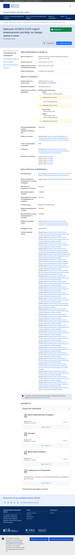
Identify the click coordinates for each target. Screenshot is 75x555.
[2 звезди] (6, 502)
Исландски (59, 140)
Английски (50, 62)
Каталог (5, 22)
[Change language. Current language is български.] (70, 6)
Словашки (41, 152)
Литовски (53, 138)
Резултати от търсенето (15, 22)
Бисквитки (29, 514)
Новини (62, 16)
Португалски (59, 138)
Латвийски (48, 138)
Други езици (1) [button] (45, 427)
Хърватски (61, 173)
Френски (64, 136)
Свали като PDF (65, 43)
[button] (48, 43)
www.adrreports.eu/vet (44, 397)
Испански (50, 149)
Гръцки (68, 254)
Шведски (53, 140)
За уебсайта (68, 17)
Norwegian (65, 140)
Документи (6, 67)
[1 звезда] (4, 502)
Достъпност (29, 518)
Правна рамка (30, 516)
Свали (65, 422)
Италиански (41, 138)
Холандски (59, 151)
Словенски (41, 140)
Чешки (49, 136)
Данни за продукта (8, 62)
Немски (59, 149)
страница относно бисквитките (14, 542)
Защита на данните (31, 513)
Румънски (66, 138)
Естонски (53, 136)
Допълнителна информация (10, 64)
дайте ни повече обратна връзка (31, 502)
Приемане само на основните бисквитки (61, 539)
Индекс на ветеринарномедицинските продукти (36, 17)
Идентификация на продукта (11, 59)
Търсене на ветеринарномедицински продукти (14, 17)
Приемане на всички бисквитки (39, 539)
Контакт (52, 513)
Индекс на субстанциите (52, 17)
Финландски (48, 140)
